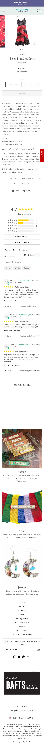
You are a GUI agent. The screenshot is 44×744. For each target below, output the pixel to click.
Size (22, 80)
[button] (34, 306)
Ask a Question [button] (23, 242)
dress (26, 268)
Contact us (22, 607)
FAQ (22, 615)
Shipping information (22, 178)
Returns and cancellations (22, 634)
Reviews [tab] (8, 250)
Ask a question (22, 183)
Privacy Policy (22, 619)
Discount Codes (22, 630)
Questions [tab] (23, 250)
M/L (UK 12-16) (30, 84)
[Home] (22, 508)
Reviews (22, 626)
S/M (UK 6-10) (13, 84)
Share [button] (9, 306)
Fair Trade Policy (22, 622)
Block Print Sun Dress (12, 301)
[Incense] (22, 448)
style (8, 268)
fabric (17, 268)
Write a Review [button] (23, 237)
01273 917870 (22, 706)
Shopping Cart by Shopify (22, 742)
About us (22, 603)
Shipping (22, 611)
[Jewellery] (22, 564)
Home (21, 54)
